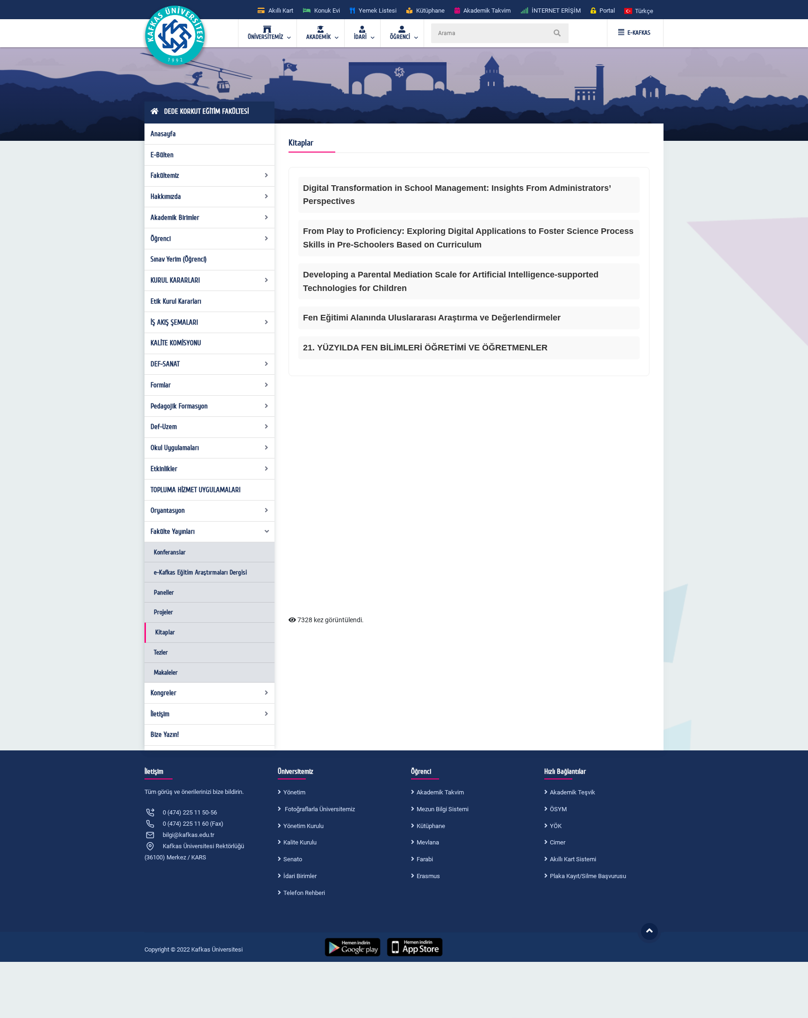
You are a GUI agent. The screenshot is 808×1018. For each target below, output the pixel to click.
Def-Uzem (164, 426)
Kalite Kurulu (300, 842)
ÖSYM (558, 809)
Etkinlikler (164, 469)
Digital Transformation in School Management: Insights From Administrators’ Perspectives (457, 194)
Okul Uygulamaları (175, 448)
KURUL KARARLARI (175, 280)
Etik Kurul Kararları (176, 301)
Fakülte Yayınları (173, 531)
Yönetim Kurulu (303, 825)
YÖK (556, 825)
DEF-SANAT (165, 364)
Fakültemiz (165, 175)
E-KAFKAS (639, 32)
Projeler (163, 612)
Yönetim (294, 792)
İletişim (160, 714)
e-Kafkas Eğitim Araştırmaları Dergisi (200, 572)
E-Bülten (162, 155)
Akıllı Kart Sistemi (573, 859)
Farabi (425, 859)
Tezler (161, 652)
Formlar (161, 385)
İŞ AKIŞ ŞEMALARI (174, 322)
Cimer (557, 842)
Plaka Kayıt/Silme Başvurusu (588, 876)
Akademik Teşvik (572, 792)
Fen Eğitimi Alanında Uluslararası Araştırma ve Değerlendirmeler (432, 317)
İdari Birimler (300, 876)
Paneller (164, 592)
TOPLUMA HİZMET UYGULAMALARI (195, 490)
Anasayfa (163, 134)
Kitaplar (165, 632)
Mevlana (428, 842)
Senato (292, 859)
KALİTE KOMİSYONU (176, 343)
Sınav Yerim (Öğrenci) (179, 259)
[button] (639, 10)
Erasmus (428, 876)
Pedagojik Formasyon (179, 406)
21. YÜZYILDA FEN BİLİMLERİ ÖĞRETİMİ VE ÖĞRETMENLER (425, 347)
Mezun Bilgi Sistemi (443, 809)
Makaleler (166, 672)
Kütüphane (431, 825)
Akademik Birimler (175, 217)
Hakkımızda (166, 196)
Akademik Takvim (440, 792)
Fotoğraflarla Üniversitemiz (319, 809)
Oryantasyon (168, 510)
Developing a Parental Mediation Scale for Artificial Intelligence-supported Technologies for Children (451, 281)
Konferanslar (170, 552)
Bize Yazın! (165, 734)
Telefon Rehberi (304, 892)
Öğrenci (161, 238)
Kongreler (163, 693)
